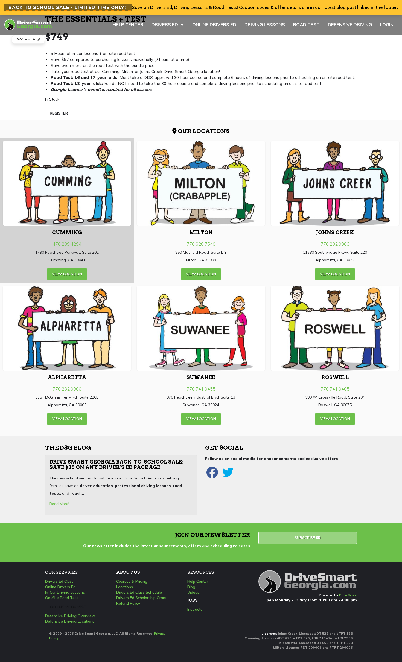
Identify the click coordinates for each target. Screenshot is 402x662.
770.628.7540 (201, 244)
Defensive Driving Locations (69, 621)
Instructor (195, 609)
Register (59, 113)
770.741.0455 (201, 389)
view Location (67, 273)
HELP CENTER (128, 24)
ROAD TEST (306, 24)
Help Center (197, 581)
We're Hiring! (28, 39)
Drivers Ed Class (59, 581)
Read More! (59, 503)
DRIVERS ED (168, 24)
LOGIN (387, 24)
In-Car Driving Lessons (65, 592)
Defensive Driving (68, 606)
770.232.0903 (335, 244)
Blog (191, 586)
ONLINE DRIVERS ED (214, 24)
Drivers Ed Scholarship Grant (141, 597)
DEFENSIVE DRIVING (350, 24)
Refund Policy (128, 603)
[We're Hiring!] (28, 22)
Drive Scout (348, 595)
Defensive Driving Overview (70, 615)
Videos (193, 592)
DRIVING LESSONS (264, 24)
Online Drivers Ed (60, 586)
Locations (124, 586)
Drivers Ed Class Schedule (139, 592)
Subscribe (305, 537)
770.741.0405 (335, 389)
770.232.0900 (67, 389)
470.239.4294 (67, 244)
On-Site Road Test (61, 597)
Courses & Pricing (131, 581)
